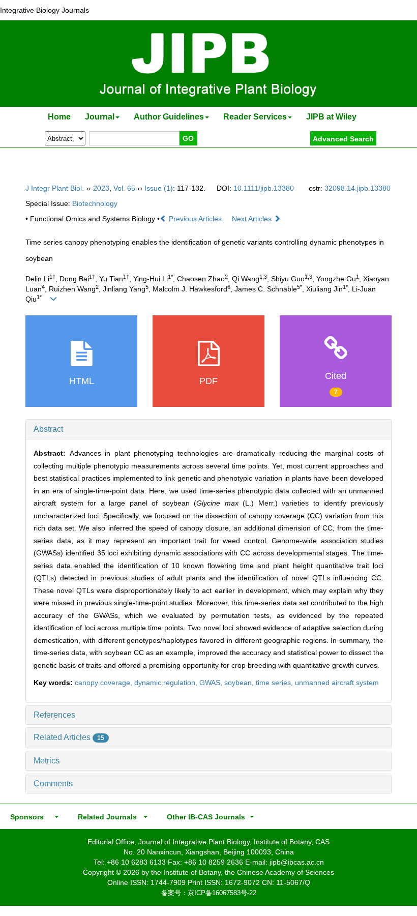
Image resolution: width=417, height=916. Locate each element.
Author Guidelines (169, 116)
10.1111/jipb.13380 (263, 188)
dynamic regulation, (166, 682)
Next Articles (253, 219)
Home (59, 116)
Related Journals (105, 817)
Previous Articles (195, 219)
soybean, (240, 682)
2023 (101, 188)
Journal (99, 116)
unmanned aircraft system (337, 682)
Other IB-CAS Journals (203, 817)
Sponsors (25, 817)
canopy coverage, (104, 682)
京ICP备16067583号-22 (222, 893)
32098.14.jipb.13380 (357, 188)
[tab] (208, 429)
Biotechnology (94, 203)
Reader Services (255, 116)
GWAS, (211, 682)
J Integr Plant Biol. (54, 188)
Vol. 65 (124, 188)
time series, (275, 682)
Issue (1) (158, 188)
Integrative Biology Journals (44, 10)
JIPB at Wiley (331, 116)
